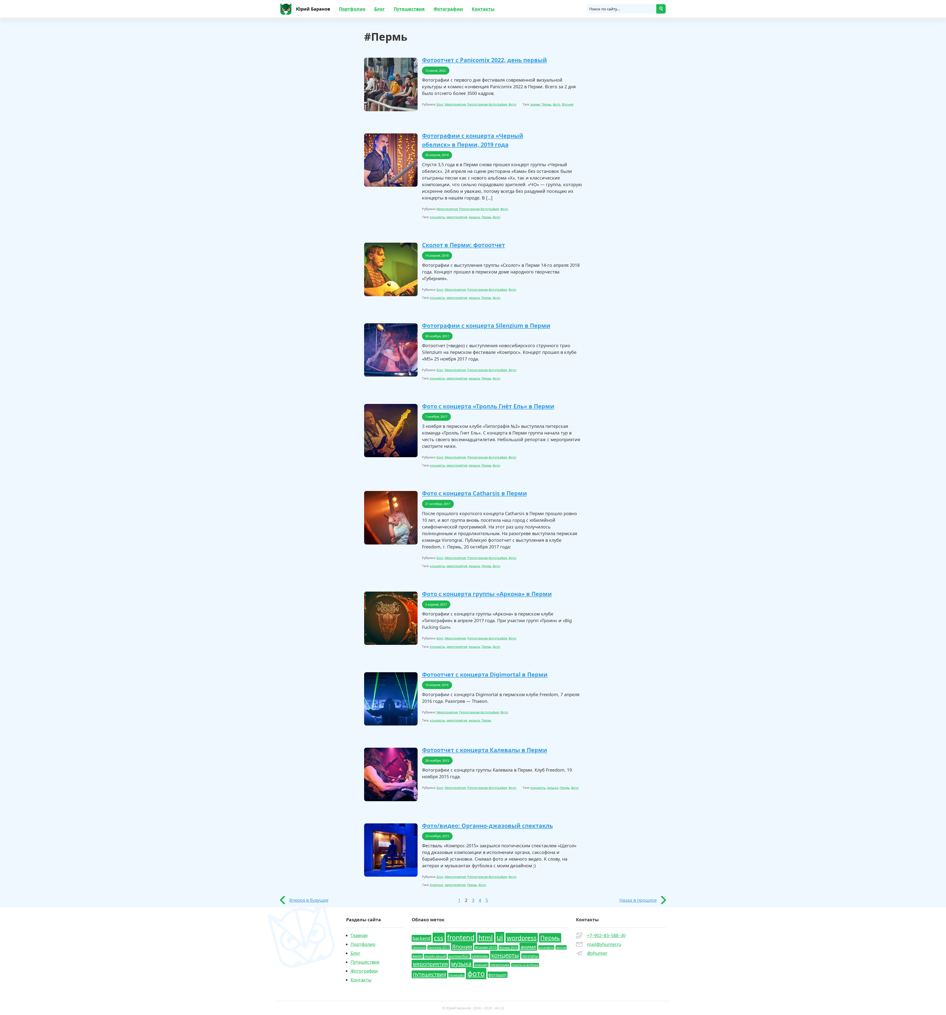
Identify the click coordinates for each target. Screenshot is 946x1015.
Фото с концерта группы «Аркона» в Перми (487, 594)
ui (500, 937)
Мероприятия (455, 104)
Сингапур (419, 947)
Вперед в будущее (308, 900)
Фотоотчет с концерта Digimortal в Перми (485, 674)
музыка (474, 217)
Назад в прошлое (638, 900)
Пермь (546, 104)
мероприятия (457, 217)
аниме (535, 104)
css (438, 937)
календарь (480, 956)
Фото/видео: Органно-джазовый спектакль (487, 826)
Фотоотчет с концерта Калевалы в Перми (484, 750)
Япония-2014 (508, 947)
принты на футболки (525, 965)
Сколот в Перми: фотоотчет (463, 245)
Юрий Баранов (313, 9)
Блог (379, 9)
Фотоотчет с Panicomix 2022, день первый (484, 60)
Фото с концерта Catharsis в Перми (474, 493)
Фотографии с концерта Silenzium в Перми (486, 325)
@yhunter (597, 953)
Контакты (483, 9)
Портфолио (352, 9)
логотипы (530, 956)
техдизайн (456, 975)
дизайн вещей (435, 956)
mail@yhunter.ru (604, 944)
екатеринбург (458, 956)
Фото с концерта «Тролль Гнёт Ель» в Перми (488, 406)
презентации (499, 965)
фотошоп (497, 975)
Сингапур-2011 (438, 947)
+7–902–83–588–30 (606, 935)
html (485, 937)
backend (421, 938)
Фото (512, 104)
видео (417, 956)
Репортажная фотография (487, 104)
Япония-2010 (486, 947)
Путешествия (409, 9)
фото (556, 104)
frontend (460, 937)
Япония (568, 104)
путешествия (429, 974)
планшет (481, 965)
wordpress (522, 937)
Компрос (436, 885)
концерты (437, 217)
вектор (561, 947)
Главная (359, 935)
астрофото (546, 947)
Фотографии (448, 9)
